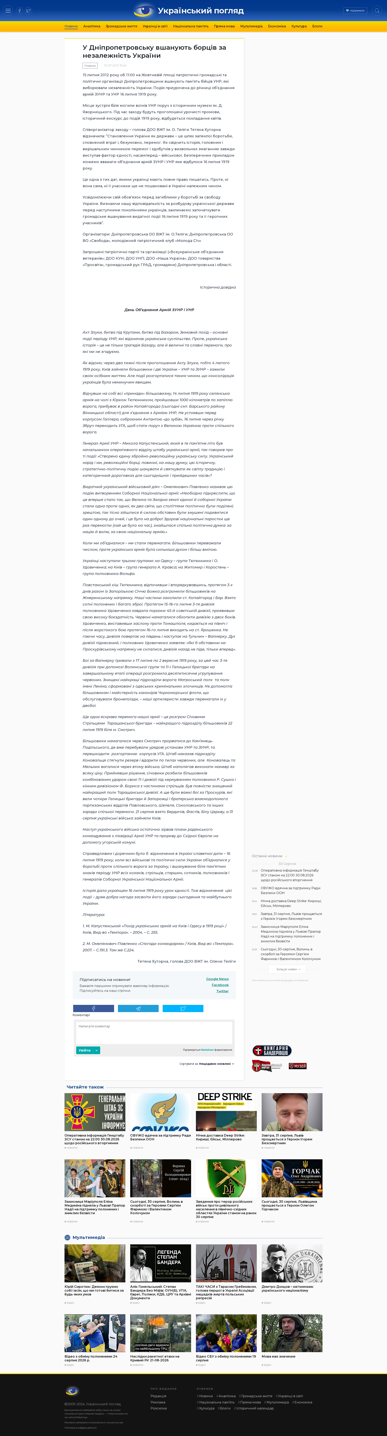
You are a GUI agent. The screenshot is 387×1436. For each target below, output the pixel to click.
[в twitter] (28, 10)
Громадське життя (121, 26)
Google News (217, 979)
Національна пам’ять (191, 26)
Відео (70, 1302)
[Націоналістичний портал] (269, 1066)
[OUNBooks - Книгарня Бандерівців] (287, 1051)
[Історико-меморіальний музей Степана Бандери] (305, 1066)
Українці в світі (155, 26)
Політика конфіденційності (80, 1427)
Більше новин (287, 969)
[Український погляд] (72, 1391)
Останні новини (267, 856)
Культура (299, 26)
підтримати (357, 10)
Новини (71, 26)
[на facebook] (19, 10)
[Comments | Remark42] (154, 1044)
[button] (8, 10)
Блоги (317, 26)
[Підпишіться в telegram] (138, 1008)
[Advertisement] (287, 1012)
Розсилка (159, 1408)
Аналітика (91, 26)
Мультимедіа (251, 26)
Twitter (222, 991)
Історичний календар (255, 1408)
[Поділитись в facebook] (93, 1008)
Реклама (158, 1402)
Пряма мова (224, 26)
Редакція (158, 1396)
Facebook (220, 985)
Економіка (277, 26)
